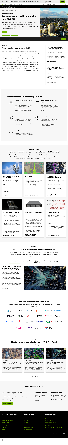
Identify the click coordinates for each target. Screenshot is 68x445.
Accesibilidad (32, 441)
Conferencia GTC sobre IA (28, 427)
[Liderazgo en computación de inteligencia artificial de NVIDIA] (4, 4)
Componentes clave (15, 39)
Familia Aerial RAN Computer (9, 235)
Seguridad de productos (49, 441)
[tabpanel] (34, 278)
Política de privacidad (6, 441)
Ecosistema (29, 39)
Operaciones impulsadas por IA (23, 7)
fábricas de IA (17, 107)
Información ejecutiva (49, 420)
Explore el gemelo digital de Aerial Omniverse (54, 195)
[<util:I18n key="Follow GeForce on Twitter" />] (62, 433)
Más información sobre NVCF (53, 235)
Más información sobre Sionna (31, 195)
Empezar (38, 39)
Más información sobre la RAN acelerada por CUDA (11, 195)
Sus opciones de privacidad (16, 441)
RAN (25, 24)
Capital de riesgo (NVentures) (7, 420)
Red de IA (32, 7)
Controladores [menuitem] (48, 4)
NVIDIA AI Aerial (18, 118)
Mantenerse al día (27, 424)
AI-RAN (49, 7)
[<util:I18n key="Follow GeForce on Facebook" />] (60, 433)
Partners (57, 7)
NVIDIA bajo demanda (28, 429)
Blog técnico (26, 420)
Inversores (4, 418)
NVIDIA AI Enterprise (18, 110)
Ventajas (9, 39)
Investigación (4, 424)
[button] (65, 4)
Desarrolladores (48, 417)
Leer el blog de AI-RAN (6, 34)
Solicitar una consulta (7, 403)
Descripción (4, 39)
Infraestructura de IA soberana (40, 7)
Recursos (33, 39)
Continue (62, 1)
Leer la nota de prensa (51, 61)
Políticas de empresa (40, 441)
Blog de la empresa (27, 418)
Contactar (37, 400)
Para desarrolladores (14, 34)
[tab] (14, 261)
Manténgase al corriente (56, 399)
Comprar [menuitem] (43, 4)
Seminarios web (27, 422)
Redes (53, 7)
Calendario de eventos (28, 425)
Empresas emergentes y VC (50, 422)
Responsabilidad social (6, 425)
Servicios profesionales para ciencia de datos (53, 427)
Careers (3, 429)
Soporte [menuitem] (53, 4)
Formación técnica (48, 425)
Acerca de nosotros (5, 417)
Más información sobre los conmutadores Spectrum (30, 235)
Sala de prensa (26, 417)
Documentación (48, 424)
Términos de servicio (25, 441)
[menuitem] (11, 4)
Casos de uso (22, 39)
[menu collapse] (8, 4)
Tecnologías (4, 427)
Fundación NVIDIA (5, 422)
